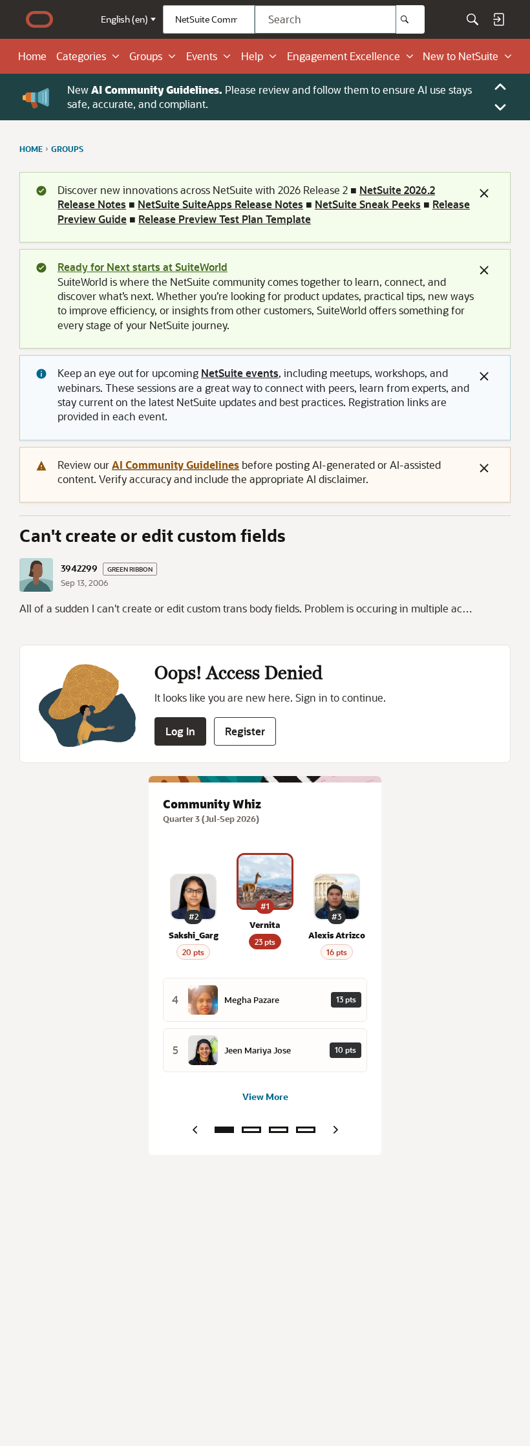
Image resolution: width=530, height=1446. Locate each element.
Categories (81, 56)
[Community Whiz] (224, 1130)
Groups (145, 56)
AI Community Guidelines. (156, 89)
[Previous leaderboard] (195, 1130)
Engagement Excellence (343, 56)
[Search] (410, 19)
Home (32, 56)
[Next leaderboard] (335, 1130)
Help (252, 56)
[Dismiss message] (484, 193)
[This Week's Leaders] (251, 1130)
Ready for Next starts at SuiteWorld (143, 267)
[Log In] (498, 19)
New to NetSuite (460, 56)
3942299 (79, 568)
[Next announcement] (500, 107)
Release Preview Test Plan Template (224, 219)
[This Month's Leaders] (278, 1130)
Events (201, 56)
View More (265, 1096)
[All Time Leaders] (305, 1130)
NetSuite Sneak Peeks (368, 204)
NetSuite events (240, 373)
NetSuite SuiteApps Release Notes (220, 204)
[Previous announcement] (500, 87)
